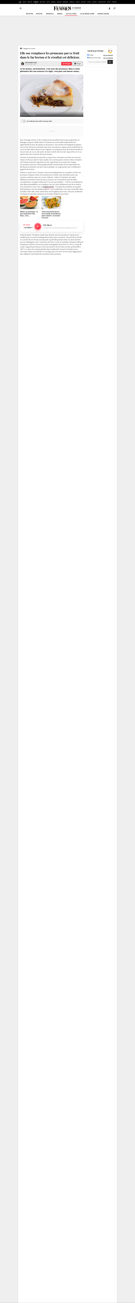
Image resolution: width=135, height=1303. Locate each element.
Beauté (30, 2)
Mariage (65, 2)
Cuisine (35, 2)
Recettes (42, 2)
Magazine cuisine (29, 48)
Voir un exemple (108, 55)
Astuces (39, 14)
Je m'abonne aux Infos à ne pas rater (39, 121)
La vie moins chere (87, 14)
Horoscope (102, 2)
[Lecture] (38, 226)
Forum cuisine (103, 14)
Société (83, 2)
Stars (89, 2)
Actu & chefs (71, 14)
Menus (59, 14)
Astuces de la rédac (95, 58)
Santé (78, 2)
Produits (49, 14)
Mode (24, 2)
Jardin (53, 2)
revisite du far (48, 187)
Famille (71, 2)
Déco (48, 2)
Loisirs (94, 2)
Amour (59, 2)
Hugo (109, 2)
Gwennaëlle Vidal (31, 63)
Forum (114, 2)
